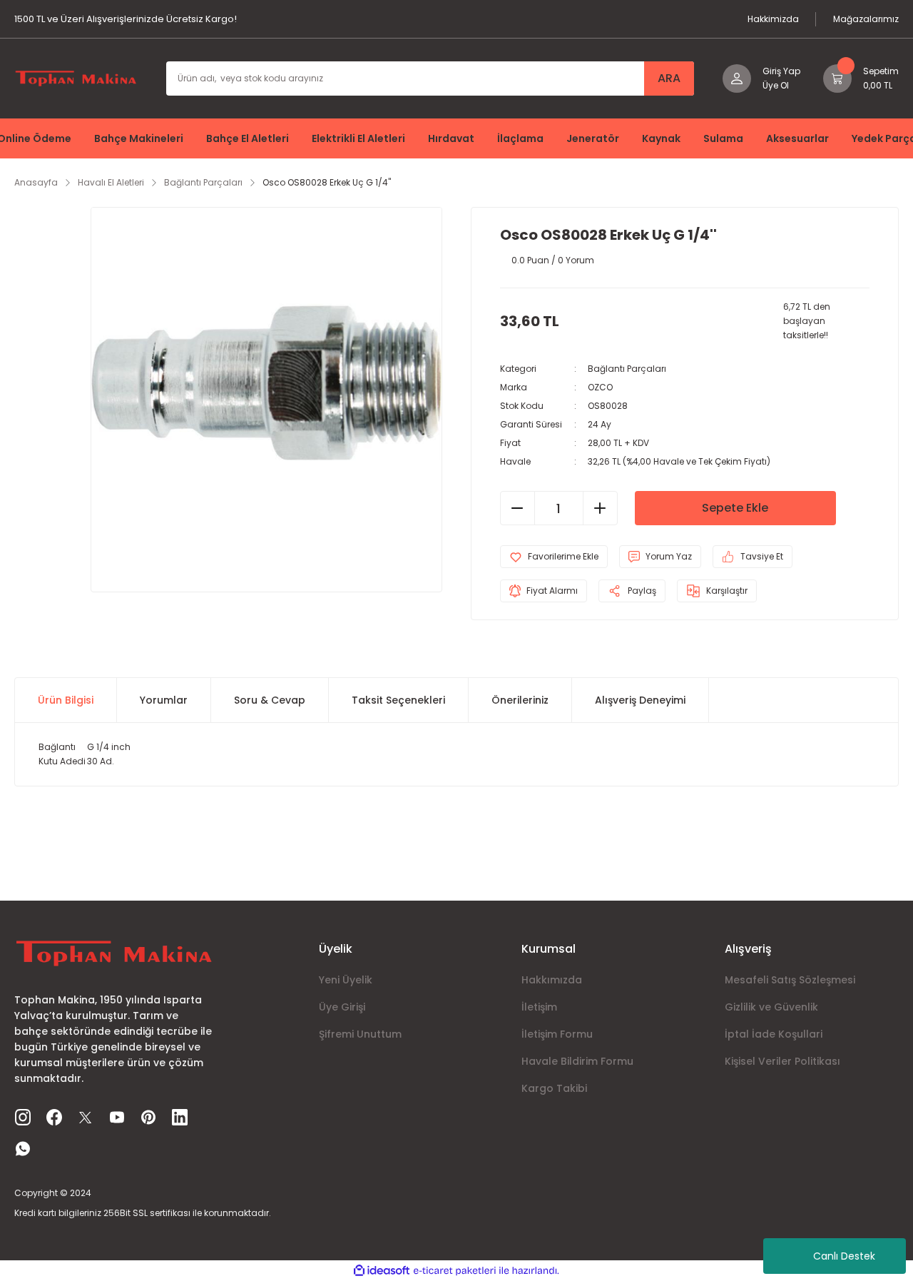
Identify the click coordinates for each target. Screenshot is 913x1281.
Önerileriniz (520, 700)
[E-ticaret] (454, 1270)
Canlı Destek (844, 1256)
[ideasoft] (381, 1270)
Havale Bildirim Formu (577, 1061)
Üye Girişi (342, 1007)
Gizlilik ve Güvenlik (771, 1007)
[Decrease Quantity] (518, 508)
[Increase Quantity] (600, 508)
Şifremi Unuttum (360, 1034)
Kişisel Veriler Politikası (782, 1061)
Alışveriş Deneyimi (640, 700)
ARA (669, 78)
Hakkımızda (551, 980)
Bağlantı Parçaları (627, 369)
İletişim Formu (557, 1034)
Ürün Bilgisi (65, 700)
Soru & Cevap (269, 700)
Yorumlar (164, 700)
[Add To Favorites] (554, 556)
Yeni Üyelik (345, 980)
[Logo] (76, 77)
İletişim (539, 1007)
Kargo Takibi (554, 1088)
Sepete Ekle (735, 508)
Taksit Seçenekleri (398, 700)
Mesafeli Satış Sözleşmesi (790, 980)
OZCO (600, 387)
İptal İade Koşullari (773, 1034)
